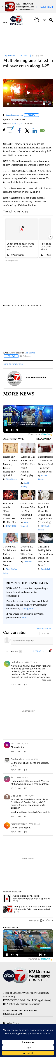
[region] (28, 775)
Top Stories (29, 353)
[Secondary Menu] (7, 20)
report (48, 685)
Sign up (47, 628)
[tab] (13, 651)
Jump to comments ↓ (13, 364)
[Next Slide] (50, 237)
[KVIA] (20, 20)
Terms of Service (11, 992)
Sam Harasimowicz (14, 115)
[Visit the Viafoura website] (46, 920)
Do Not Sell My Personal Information (21, 1004)
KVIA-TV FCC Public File (16, 1000)
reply (13, 685)
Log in (40, 628)
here (24, 617)
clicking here (27, 608)
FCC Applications (41, 1000)
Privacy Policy (28, 992)
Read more (46, 680)
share (40, 685)
